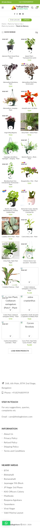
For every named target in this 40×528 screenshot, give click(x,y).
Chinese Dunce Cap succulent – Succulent (29, 261)
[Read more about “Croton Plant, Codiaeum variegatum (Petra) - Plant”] (11, 310)
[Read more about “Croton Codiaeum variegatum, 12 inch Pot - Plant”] (29, 282)
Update (26, 20)
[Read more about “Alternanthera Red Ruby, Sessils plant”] (29, 77)
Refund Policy (10, 442)
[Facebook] (14, 13)
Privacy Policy (10, 438)
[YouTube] (20, 13)
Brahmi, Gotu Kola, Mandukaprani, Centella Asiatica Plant (10, 210)
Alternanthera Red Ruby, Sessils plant (29, 83)
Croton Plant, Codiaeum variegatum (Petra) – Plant (10, 315)
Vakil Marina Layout (13, 513)
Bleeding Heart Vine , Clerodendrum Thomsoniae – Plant (10, 182)
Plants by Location (8, 26)
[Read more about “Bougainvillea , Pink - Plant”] (29, 176)
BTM (6, 470)
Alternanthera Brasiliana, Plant (10, 83)
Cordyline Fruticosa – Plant (10, 287)
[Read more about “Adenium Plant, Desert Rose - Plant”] (11, 51)
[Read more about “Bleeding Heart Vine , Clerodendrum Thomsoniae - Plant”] (11, 176)
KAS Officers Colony (14, 492)
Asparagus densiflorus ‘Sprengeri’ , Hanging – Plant (10, 158)
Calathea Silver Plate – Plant (10, 236)
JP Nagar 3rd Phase (13, 487)
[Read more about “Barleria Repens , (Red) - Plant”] (29, 152)
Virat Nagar (9, 509)
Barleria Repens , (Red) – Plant (29, 158)
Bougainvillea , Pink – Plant (29, 181)
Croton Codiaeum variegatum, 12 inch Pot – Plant (29, 288)
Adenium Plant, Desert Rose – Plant (10, 57)
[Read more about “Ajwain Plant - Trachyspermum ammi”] (29, 51)
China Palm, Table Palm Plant (10, 261)
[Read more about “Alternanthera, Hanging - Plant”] (11, 103)
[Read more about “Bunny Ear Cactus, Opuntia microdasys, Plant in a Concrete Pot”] (29, 204)
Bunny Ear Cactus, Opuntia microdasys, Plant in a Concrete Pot (29, 210)
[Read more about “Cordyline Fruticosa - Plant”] (11, 282)
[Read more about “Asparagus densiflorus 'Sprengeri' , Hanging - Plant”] (11, 152)
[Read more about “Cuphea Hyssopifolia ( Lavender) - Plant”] (11, 336)
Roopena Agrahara (13, 500)
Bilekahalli (9, 475)
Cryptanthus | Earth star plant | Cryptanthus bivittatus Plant (29, 315)
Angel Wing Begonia (10, 132)
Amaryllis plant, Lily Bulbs (29, 108)
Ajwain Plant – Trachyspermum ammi (29, 57)
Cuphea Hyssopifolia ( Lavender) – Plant (10, 341)
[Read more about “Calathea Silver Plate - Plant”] (11, 232)
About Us (8, 434)
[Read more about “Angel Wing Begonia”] (11, 128)
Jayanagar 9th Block (13, 483)
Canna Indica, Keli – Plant (29, 236)
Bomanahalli (10, 479)
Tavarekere (9, 504)
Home (4, 24)
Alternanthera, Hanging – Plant (10, 109)
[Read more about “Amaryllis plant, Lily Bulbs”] (29, 103)
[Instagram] (17, 13)
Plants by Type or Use (15, 24)
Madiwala (8, 496)
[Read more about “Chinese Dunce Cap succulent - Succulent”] (29, 256)
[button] (29, 128)
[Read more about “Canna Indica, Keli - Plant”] (29, 232)
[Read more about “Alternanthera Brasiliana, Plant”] (11, 77)
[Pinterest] (23, 13)
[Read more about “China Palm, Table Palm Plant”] (11, 256)
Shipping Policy (11, 447)
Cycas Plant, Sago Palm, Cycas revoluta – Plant (29, 341)
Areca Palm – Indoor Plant (29, 132)
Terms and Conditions (14, 451)
